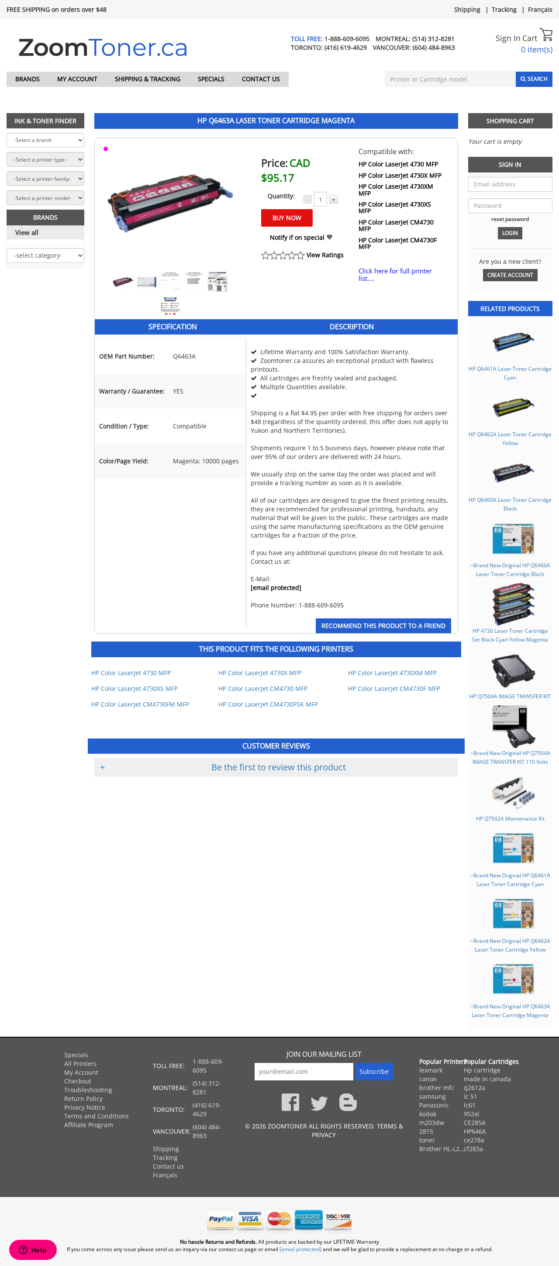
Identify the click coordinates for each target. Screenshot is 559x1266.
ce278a (474, 1140)
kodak (427, 1114)
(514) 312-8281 (433, 38)
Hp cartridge (482, 1070)
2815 (426, 1131)
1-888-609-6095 (346, 38)
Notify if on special (298, 237)
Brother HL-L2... (442, 1149)
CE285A (475, 1122)
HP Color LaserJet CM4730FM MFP (140, 704)
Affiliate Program (88, 1125)
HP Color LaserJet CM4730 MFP (396, 225)
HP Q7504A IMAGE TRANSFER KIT (510, 696)
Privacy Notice (84, 1107)
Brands (27, 79)
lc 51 (470, 1096)
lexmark (430, 1070)
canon (428, 1079)
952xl (471, 1114)
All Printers (80, 1063)
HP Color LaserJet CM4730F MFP (398, 243)
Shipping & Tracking (147, 79)
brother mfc (436, 1087)
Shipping (467, 9)
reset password (510, 218)
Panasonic (434, 1105)
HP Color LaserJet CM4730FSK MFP (268, 704)
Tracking (504, 9)
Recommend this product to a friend (383, 625)
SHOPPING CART (510, 121)
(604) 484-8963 (434, 47)
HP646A (475, 1131)
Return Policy (83, 1098)
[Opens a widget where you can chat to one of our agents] (33, 1251)
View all (26, 232)
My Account (77, 79)
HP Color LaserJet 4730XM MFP (396, 190)
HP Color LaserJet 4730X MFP (400, 175)
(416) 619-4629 (345, 47)
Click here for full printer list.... (395, 274)
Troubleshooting (88, 1090)
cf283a (473, 1149)
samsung (432, 1096)
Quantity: (281, 196)
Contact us (261, 79)
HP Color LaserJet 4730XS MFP (395, 207)
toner (427, 1140)
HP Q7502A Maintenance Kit (510, 818)
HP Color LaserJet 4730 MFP (398, 164)
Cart (530, 38)
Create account (510, 275)
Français (540, 9)
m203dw (431, 1122)
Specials (211, 79)
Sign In (508, 38)
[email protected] (276, 587)
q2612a (474, 1087)
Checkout (77, 1081)
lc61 (470, 1105)
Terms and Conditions (96, 1116)
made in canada (487, 1079)
